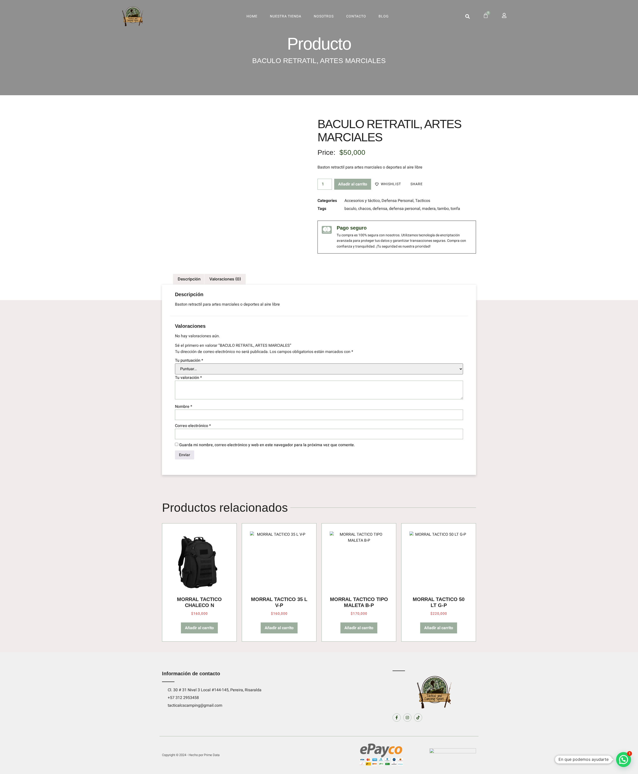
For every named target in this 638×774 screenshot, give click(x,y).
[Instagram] (407, 717)
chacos (364, 209)
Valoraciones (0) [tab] (225, 278)
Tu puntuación (189, 360)
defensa (380, 209)
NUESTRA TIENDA (285, 16)
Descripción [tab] (189, 278)
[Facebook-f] (397, 717)
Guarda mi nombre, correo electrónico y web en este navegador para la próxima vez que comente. (267, 445)
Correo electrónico (193, 426)
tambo (443, 209)
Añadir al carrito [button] (199, 628)
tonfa (455, 209)
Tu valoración (188, 378)
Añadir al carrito (352, 184)
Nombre (183, 407)
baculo (350, 209)
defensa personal (404, 209)
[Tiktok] (418, 717)
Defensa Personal (397, 201)
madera (429, 209)
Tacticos (422, 201)
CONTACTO (356, 16)
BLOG (384, 16)
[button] (467, 16)
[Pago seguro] (327, 230)
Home (251, 16)
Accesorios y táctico (362, 201)
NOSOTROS (324, 16)
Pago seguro (352, 228)
